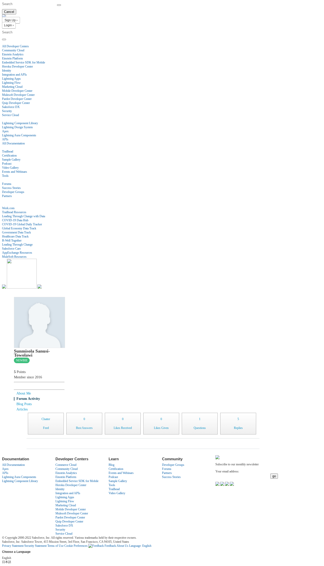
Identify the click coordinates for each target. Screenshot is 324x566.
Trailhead (7, 151)
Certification (9, 155)
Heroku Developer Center (17, 66)
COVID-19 (9, 204)
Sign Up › (11, 20)
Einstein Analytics (13, 54)
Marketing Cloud (12, 87)
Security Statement (35, 546)
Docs (5, 119)
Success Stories (11, 188)
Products (7, 42)
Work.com (8, 208)
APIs (5, 139)
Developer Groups (13, 192)
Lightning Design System (17, 127)
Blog (5, 200)
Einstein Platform (12, 58)
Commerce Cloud (65, 465)
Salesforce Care (11, 248)
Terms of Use (55, 546)
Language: (140, 546)
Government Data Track (16, 232)
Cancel (9, 12)
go (274, 476)
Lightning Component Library (20, 123)
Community (9, 180)
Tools (5, 176)
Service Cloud (10, 115)
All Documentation (13, 143)
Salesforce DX (11, 107)
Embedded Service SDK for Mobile (23, 62)
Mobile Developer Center (17, 91)
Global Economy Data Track (19, 228)
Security (7, 111)
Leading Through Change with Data (23, 216)
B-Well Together (12, 240)
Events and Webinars (14, 171)
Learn (5, 147)
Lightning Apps (11, 78)
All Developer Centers (15, 46)
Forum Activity (28, 399)
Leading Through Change (17, 244)
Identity (6, 70)
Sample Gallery (11, 159)
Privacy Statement (13, 546)
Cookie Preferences (76, 546)
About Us (122, 546)
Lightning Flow (11, 82)
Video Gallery (10, 167)
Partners (7, 196)
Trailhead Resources (14, 212)
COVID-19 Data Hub (15, 220)
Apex (5, 131)
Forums (6, 184)
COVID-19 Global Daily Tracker (22, 224)
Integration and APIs (14, 74)
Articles (22, 409)
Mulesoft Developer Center (18, 95)
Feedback (110, 546)
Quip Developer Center (16, 103)
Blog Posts (24, 404)
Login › (9, 25)
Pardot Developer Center (17, 99)
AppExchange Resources (17, 252)
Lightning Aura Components (19, 135)
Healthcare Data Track (15, 236)
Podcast (6, 163)
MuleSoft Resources (14, 256)
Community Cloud (13, 50)
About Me (23, 393)
